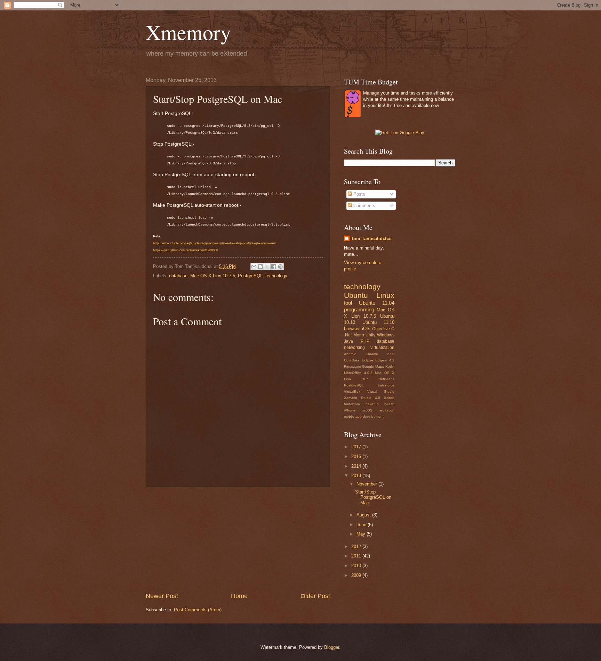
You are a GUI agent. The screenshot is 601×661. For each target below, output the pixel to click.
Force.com (352, 366)
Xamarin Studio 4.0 (362, 398)
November (367, 484)
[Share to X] (267, 266)
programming (359, 309)
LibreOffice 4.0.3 (358, 373)
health (389, 404)
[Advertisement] (238, 539)
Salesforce (385, 385)
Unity (370, 335)
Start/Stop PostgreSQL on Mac (373, 497)
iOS (366, 328)
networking (354, 347)
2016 (356, 456)
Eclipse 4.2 (384, 360)
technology (276, 275)
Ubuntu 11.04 (376, 303)
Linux (385, 295)
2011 (356, 555)
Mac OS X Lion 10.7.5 (212, 275)
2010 (356, 565)
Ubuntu (356, 295)
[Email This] (253, 266)
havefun (372, 404)
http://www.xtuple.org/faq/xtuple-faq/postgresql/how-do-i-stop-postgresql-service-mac (215, 243)
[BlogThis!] (260, 266)
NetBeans (386, 379)
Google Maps (373, 366)
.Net (348, 335)
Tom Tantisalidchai (371, 238)
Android (350, 354)
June (362, 524)
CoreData (351, 360)
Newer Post (162, 596)
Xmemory (188, 32)
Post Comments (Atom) (198, 609)
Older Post (315, 596)
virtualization (382, 347)
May (361, 534)
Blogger (331, 647)
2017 (356, 446)
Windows (385, 335)
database (178, 275)
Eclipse (367, 360)
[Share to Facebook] (273, 266)
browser (352, 328)
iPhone (349, 410)
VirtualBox (352, 391)
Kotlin (389, 366)
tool (348, 303)
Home (239, 596)
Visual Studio (380, 391)
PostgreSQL (250, 275)
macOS (366, 410)
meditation (386, 410)
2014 (356, 466)
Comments (363, 205)
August (364, 514)
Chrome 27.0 (380, 354)
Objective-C (383, 329)
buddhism (352, 404)
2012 (356, 546)
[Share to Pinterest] (280, 266)
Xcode (389, 398)
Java (348, 341)
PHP (365, 341)
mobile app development (364, 416)
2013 (356, 475)
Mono (358, 335)
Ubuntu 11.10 (378, 322)
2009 (356, 575)
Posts (358, 194)
